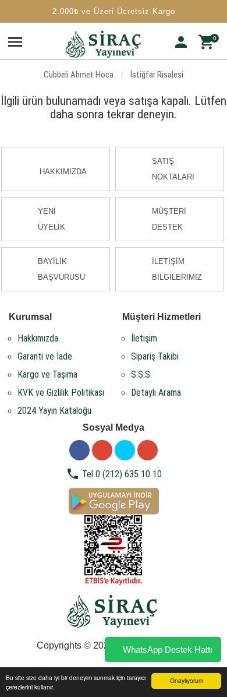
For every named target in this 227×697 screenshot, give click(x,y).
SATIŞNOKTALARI (173, 169)
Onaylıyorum (186, 680)
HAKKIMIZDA (63, 171)
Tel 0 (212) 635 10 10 (114, 474)
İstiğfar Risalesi (156, 74)
